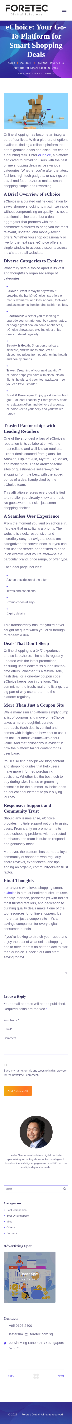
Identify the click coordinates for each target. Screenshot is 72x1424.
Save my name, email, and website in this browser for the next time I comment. (35, 1073)
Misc (9, 1221)
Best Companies (16, 1209)
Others (11, 1227)
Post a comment (17, 1091)
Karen (38, 74)
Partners (25, 62)
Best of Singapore (18, 1215)
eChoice (44, 155)
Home (11, 62)
